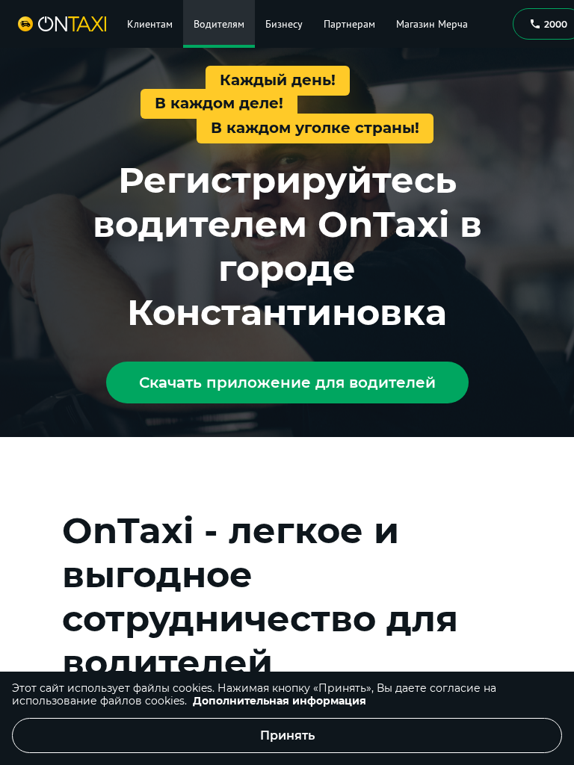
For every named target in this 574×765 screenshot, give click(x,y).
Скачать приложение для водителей (287, 382)
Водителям (219, 24)
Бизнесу (284, 24)
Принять (287, 735)
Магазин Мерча (432, 24)
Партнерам (349, 24)
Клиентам (150, 24)
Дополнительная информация (279, 700)
